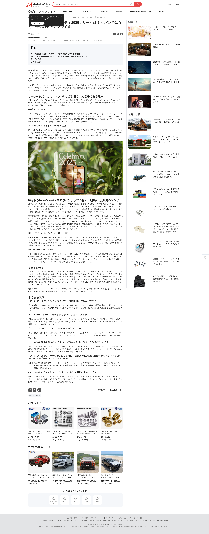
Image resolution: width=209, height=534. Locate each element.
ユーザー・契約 (83, 518)
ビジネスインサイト (43, 11)
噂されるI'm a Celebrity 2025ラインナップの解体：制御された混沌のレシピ (60, 56)
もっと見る (38, 23)
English (51, 520)
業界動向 (104, 11)
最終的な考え (36, 59)
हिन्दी (131, 520)
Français (73, 520)
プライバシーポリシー (96, 518)
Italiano (91, 520)
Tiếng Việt (152, 520)
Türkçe (145, 520)
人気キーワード (133, 518)
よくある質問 (36, 62)
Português (66, 520)
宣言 (75, 518)
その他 (161, 11)
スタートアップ (87, 11)
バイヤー (159, 4)
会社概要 (69, 518)
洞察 (141, 518)
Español (58, 520)
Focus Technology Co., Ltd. (106, 524)
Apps (169, 4)
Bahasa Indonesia (162, 520)
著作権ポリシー (34, 395)
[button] (131, 4)
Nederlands (106, 520)
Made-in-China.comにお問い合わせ (116, 518)
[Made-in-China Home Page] (38, 4)
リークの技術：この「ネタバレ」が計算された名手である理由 (55, 54)
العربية (114, 520)
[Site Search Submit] (138, 4)
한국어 (120, 520)
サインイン (148, 4)
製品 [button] (56, 4)
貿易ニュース (68, 11)
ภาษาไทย (138, 520)
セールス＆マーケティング (140, 11)
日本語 (126, 520)
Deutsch (98, 520)
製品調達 (119, 11)
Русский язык (83, 520)
